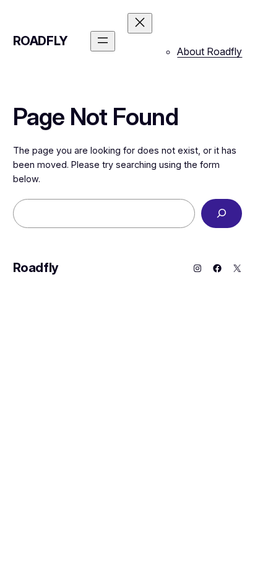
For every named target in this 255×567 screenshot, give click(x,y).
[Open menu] (102, 41)
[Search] (221, 213)
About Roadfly (209, 51)
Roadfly (40, 40)
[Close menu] (139, 23)
